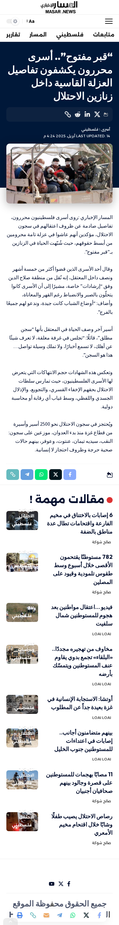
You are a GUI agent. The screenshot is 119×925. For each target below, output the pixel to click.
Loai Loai (101, 634)
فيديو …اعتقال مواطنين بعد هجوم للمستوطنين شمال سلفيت (82, 615)
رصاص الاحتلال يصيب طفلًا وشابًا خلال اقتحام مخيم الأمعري (82, 824)
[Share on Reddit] (77, 114)
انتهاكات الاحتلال (26, 513)
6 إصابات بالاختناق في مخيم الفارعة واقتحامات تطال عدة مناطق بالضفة (80, 523)
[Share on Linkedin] (87, 114)
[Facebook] (69, 884)
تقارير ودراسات (26, 647)
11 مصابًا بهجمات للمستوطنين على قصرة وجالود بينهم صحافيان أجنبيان (79, 782)
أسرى (105, 129)
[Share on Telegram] (59, 915)
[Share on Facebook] (99, 915)
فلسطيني (89, 129)
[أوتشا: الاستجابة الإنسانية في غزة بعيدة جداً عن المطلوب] (22, 704)
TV (31, 607)
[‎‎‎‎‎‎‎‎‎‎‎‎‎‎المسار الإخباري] (60, 7)
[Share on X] (97, 114)
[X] (61, 884)
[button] (107, 21)
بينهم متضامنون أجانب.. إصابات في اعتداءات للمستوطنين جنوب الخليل (83, 741)
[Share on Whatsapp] (73, 915)
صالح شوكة (101, 542)
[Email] (46, 915)
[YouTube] (51, 884)
